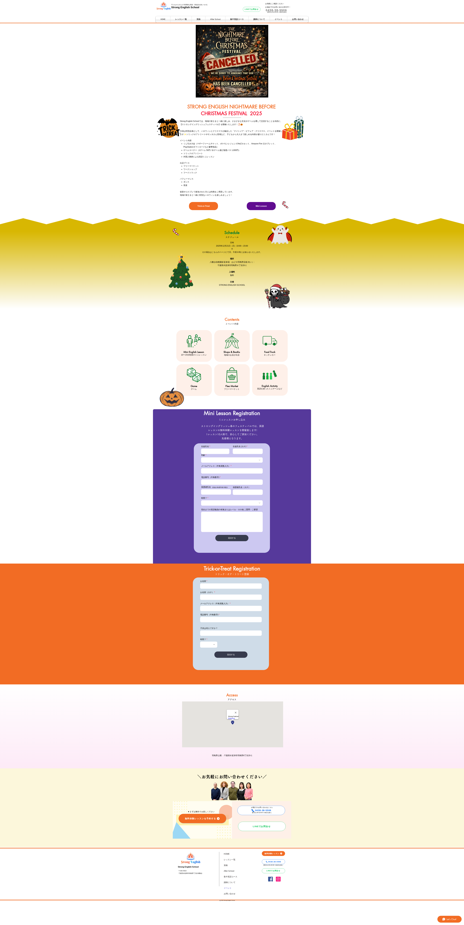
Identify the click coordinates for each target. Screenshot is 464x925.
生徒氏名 (205, 446)
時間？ (204, 498)
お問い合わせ (229, 894)
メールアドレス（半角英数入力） (215, 466)
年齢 (203, 455)
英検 (226, 865)
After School (229, 871)
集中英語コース (230, 877)
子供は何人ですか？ (209, 628)
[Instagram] (278, 879)
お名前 (203, 581)
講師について (229, 882)
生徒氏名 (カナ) (239, 446)
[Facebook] (270, 879)
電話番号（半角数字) (210, 477)
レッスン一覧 (229, 860)
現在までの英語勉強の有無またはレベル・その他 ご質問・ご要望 (229, 510)
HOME (227, 854)
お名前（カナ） (207, 592)
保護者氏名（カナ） (241, 487)
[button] (259, 19)
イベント (228, 888)
